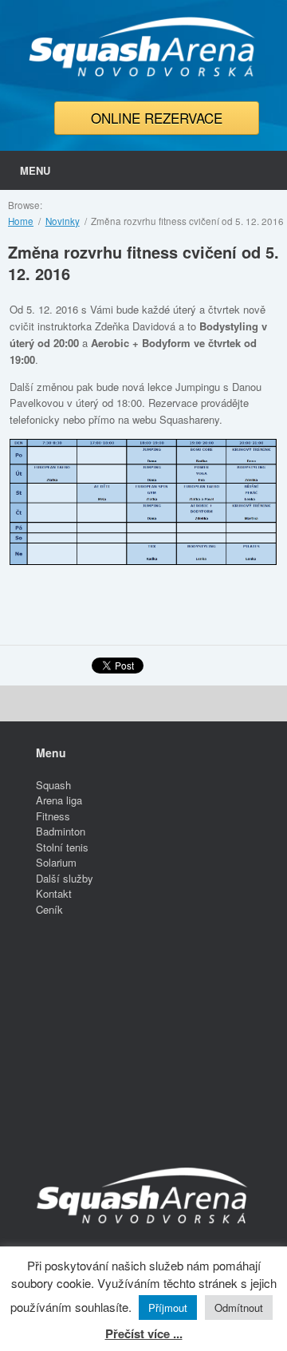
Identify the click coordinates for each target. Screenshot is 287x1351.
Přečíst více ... (144, 1333)
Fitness (53, 816)
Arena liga (59, 800)
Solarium (56, 862)
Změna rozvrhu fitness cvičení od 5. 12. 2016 (143, 262)
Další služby (64, 878)
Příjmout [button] (167, 1307)
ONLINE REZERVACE (156, 118)
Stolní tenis (62, 847)
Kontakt (54, 893)
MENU (35, 170)
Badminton (60, 831)
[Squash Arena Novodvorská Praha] (143, 46)
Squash (53, 784)
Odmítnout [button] (238, 1307)
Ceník (49, 909)
